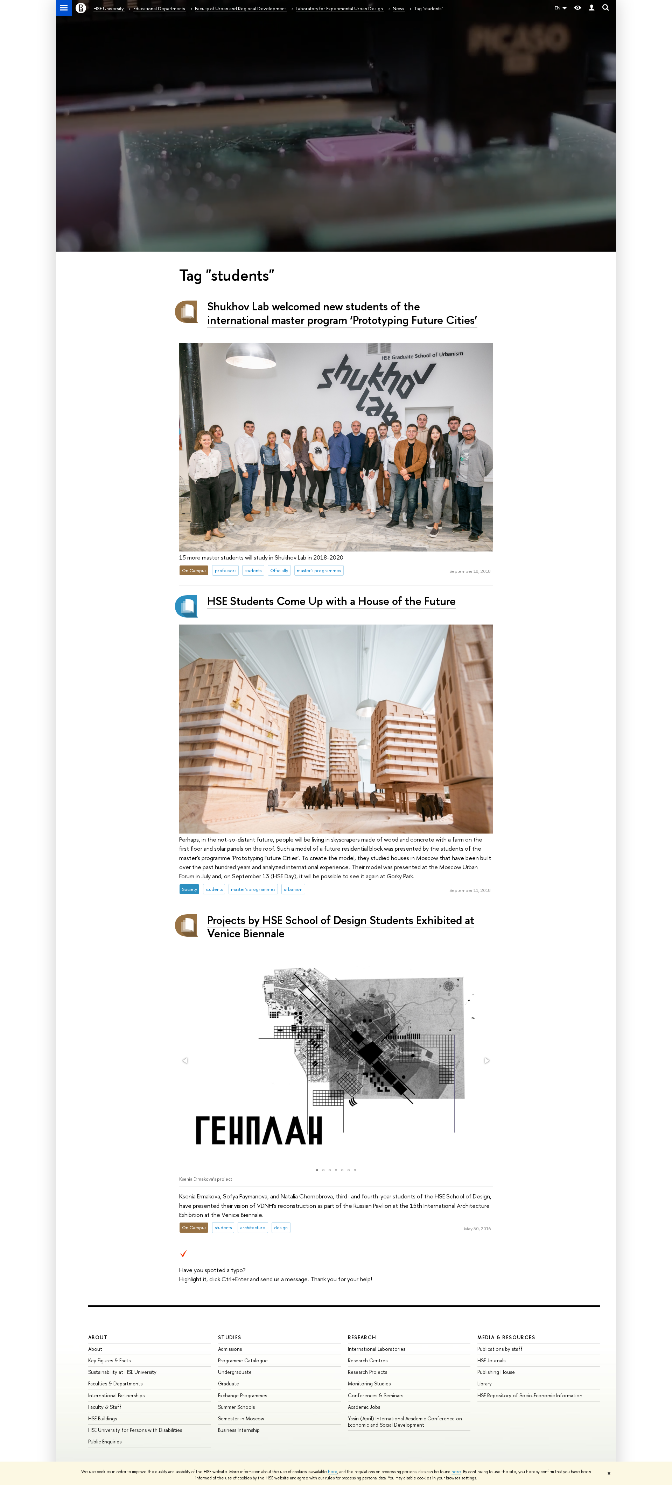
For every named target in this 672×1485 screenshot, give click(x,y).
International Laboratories (376, 1349)
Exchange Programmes (242, 1395)
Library (484, 1383)
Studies (229, 1337)
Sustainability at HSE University (122, 1372)
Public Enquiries (104, 1441)
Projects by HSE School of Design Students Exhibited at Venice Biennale (340, 926)
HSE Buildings (102, 1418)
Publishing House (496, 1372)
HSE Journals (491, 1360)
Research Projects (367, 1372)
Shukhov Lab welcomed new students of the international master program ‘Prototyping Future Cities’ (342, 312)
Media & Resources (506, 1337)
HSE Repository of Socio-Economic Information (529, 1395)
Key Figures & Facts (109, 1360)
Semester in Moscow (241, 1418)
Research (362, 1337)
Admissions (230, 1349)
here (332, 1472)
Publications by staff (500, 1349)
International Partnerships (116, 1395)
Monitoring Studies (369, 1383)
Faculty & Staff (104, 1407)
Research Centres (367, 1360)
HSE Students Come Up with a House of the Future (331, 600)
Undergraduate (235, 1372)
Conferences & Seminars (375, 1395)
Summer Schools (236, 1407)
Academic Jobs (364, 1407)
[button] (185, 1060)
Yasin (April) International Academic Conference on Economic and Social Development (405, 1421)
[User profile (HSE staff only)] (591, 8)
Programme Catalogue (243, 1360)
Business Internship (239, 1430)
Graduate (228, 1383)
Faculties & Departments (115, 1383)
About (98, 1337)
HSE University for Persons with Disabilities (135, 1430)
